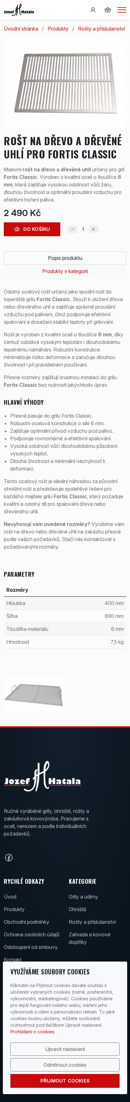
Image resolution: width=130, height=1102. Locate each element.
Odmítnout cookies (65, 1065)
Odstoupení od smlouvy (31, 947)
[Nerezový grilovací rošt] (34, 695)
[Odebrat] (72, 229)
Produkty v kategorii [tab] (65, 271)
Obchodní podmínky (26, 922)
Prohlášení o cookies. (32, 1031)
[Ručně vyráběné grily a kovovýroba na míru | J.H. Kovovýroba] (19, 9)
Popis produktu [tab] (65, 258)
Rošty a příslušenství (101, 29)
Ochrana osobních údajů (31, 934)
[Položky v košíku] (107, 9)
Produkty (58, 29)
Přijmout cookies (65, 1081)
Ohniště (77, 909)
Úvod (10, 897)
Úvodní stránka (21, 29)
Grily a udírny (83, 897)
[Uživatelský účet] (93, 9)
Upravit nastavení (65, 1049)
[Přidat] (93, 229)
